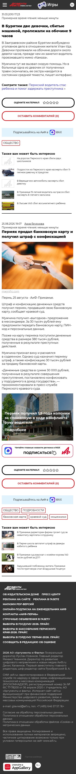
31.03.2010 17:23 (11, 14)
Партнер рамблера (33, 757)
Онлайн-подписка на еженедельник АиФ (34, 609)
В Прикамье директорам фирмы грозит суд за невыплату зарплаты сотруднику (42, 533)
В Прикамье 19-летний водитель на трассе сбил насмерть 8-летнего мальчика (43, 193)
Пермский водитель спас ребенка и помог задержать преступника (34, 86)
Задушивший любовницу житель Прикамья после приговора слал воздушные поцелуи (41, 567)
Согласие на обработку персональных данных (33, 712)
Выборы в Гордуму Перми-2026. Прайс (31, 637)
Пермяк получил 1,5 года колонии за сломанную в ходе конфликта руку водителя (37, 418)
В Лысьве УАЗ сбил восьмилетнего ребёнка (41, 203)
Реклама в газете (46, 599)
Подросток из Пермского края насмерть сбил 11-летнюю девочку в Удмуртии (44, 171)
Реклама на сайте (16, 599)
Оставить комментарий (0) (38, 116)
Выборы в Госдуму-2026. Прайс (26, 624)
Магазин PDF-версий (18, 604)
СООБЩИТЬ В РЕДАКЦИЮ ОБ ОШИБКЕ (29, 642)
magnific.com (10, 291)
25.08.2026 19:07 (12, 223)
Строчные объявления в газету (26, 619)
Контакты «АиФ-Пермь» (20, 614)
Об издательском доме (21, 594)
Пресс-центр (51, 594)
